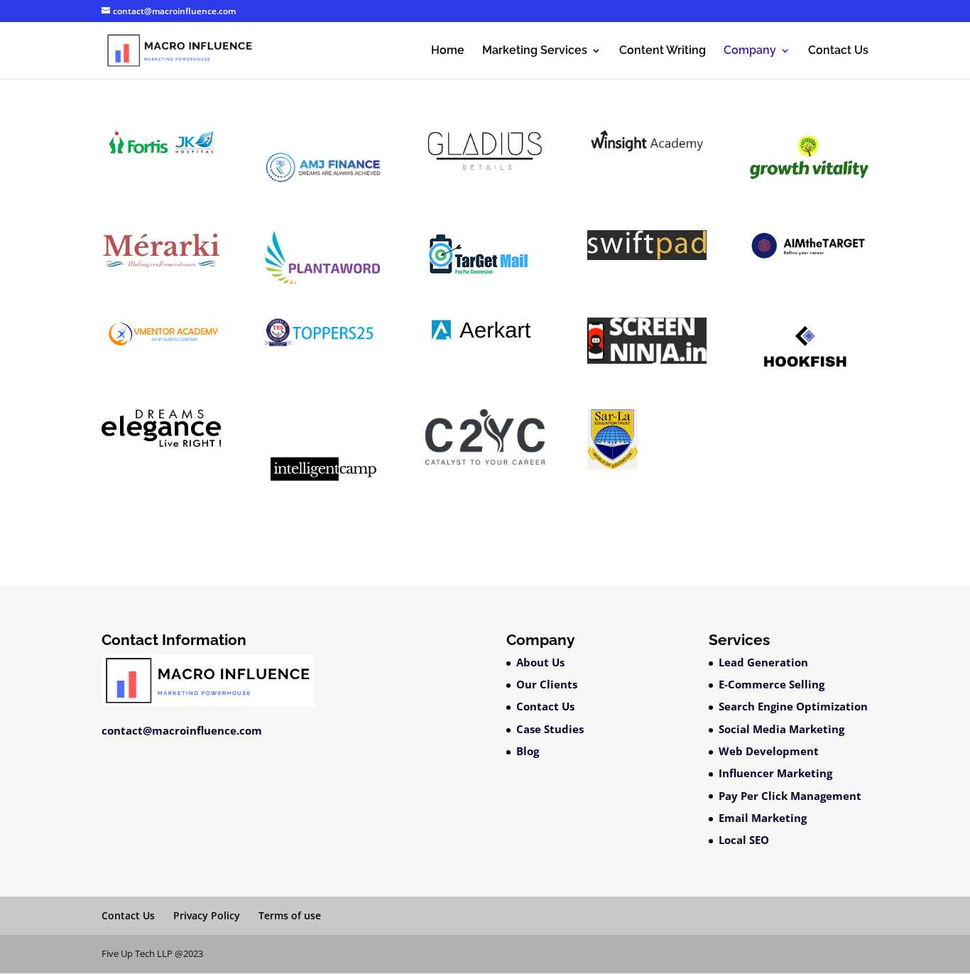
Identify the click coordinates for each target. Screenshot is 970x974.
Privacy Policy (206, 915)
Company (750, 51)
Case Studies (550, 729)
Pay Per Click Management (790, 796)
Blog (527, 751)
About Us (540, 662)
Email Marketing (763, 818)
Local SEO (744, 840)
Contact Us (838, 51)
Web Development (769, 751)
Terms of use (289, 915)
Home (447, 51)
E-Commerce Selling (771, 684)
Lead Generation (763, 662)
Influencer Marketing (775, 773)
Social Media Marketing (781, 729)
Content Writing (662, 51)
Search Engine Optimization (793, 706)
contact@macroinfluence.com (182, 730)
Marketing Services (534, 51)
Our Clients (546, 684)
